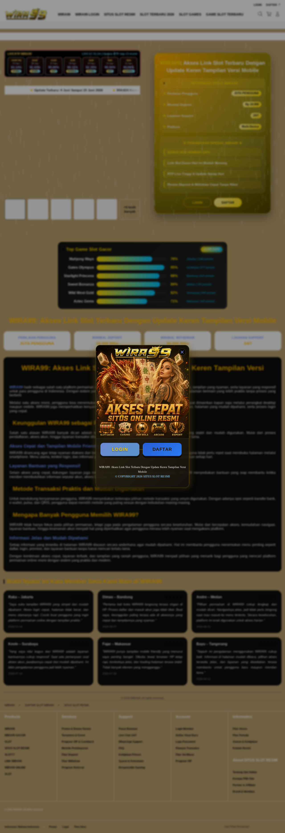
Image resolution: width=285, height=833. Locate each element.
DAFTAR (162, 449)
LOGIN (120, 449)
